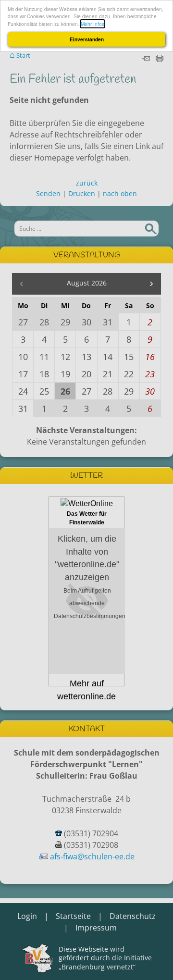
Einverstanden (87, 39)
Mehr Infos (92, 23)
